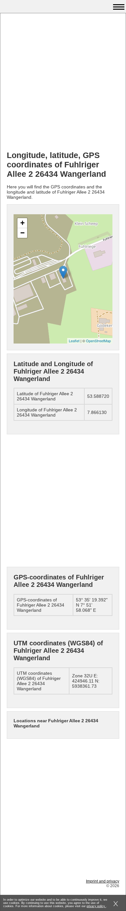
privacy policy (96, 906)
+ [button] (22, 223)
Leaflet (74, 340)
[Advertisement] (63, 83)
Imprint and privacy (102, 881)
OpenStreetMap (98, 340)
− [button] (22, 233)
